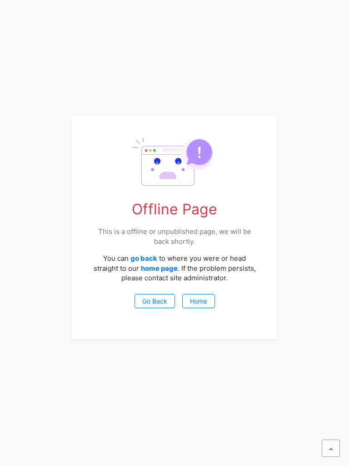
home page (159, 268)
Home (198, 301)
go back (143, 258)
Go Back (154, 301)
